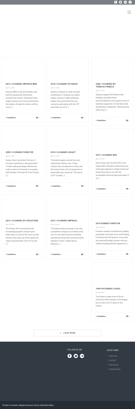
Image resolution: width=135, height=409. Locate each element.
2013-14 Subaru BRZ (106, 155)
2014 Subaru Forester (108, 223)
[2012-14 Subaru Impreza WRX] (22, 69)
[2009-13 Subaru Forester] (22, 137)
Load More (69, 333)
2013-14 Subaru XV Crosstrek (22, 221)
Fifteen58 (43, 405)
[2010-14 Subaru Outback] (67, 69)
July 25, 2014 (100, 292)
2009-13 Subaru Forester (19, 152)
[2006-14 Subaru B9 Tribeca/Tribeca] (112, 69)
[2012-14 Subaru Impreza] (67, 206)
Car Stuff (112, 360)
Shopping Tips (114, 369)
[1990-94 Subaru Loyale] (112, 274)
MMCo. (51, 405)
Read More (11, 118)
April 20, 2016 (100, 159)
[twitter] (76, 356)
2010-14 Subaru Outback (64, 84)
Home (2, 39)
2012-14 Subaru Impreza (64, 221)
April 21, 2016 (10, 88)
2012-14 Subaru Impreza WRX (21, 84)
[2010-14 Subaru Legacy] (67, 137)
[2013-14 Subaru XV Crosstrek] (22, 206)
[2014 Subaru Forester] (112, 208)
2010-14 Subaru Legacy (63, 152)
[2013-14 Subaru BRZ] (112, 140)
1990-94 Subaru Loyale (108, 289)
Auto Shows (114, 365)
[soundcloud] (82, 356)
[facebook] (70, 356)
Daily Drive (113, 356)
